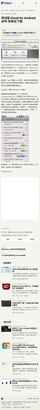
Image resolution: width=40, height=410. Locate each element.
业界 (7, 10)
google (7, 228)
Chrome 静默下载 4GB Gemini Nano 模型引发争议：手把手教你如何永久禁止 (24, 347)
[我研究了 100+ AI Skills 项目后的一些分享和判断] (6, 329)
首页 (2, 10)
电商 (16, 374)
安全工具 (14, 312)
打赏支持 (32, 239)
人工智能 (17, 338)
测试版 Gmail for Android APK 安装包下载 (20, 232)
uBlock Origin (19, 295)
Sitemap (30, 398)
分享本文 (20, 239)
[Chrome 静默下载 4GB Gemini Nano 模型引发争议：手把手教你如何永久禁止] (6, 346)
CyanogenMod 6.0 (7, 96)
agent (22, 338)
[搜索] (23, 3)
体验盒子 (9, 407)
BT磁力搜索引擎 (19, 279)
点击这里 (4, 90)
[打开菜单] (36, 3)
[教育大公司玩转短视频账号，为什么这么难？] (6, 381)
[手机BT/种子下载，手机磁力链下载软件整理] (6, 303)
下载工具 (22, 312)
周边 (13, 279)
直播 (19, 390)
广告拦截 (25, 295)
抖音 (16, 390)
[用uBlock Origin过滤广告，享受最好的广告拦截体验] (6, 287)
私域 (19, 374)
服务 (38, 398)
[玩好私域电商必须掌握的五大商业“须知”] (6, 365)
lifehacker (7, 171)
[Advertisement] (20, 198)
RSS (34, 398)
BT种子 (26, 279)
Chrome (17, 357)
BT (18, 312)
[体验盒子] (6, 3)
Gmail (21, 65)
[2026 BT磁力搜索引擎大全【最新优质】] (6, 270)
